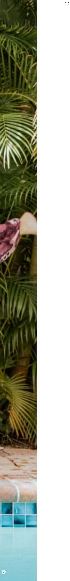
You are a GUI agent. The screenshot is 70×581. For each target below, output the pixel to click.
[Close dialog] (67, 3)
